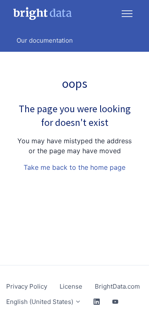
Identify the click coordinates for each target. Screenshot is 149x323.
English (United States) (40, 302)
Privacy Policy (26, 286)
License (71, 286)
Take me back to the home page (74, 167)
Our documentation (45, 40)
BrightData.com (117, 286)
